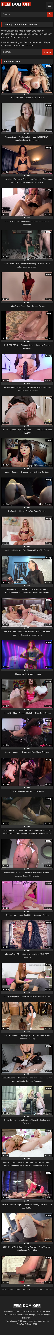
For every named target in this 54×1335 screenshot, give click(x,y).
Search (47, 52)
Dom (16, 4)
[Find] (50, 14)
